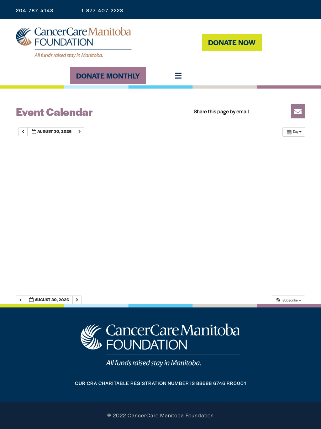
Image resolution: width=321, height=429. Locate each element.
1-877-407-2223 (102, 10)
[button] (247, 111)
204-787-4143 (35, 10)
